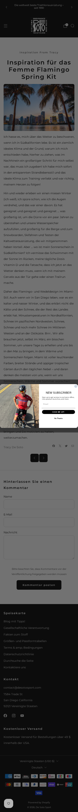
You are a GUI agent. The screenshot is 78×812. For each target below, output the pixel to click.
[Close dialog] (76, 386)
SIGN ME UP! (58, 412)
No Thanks (58, 418)
